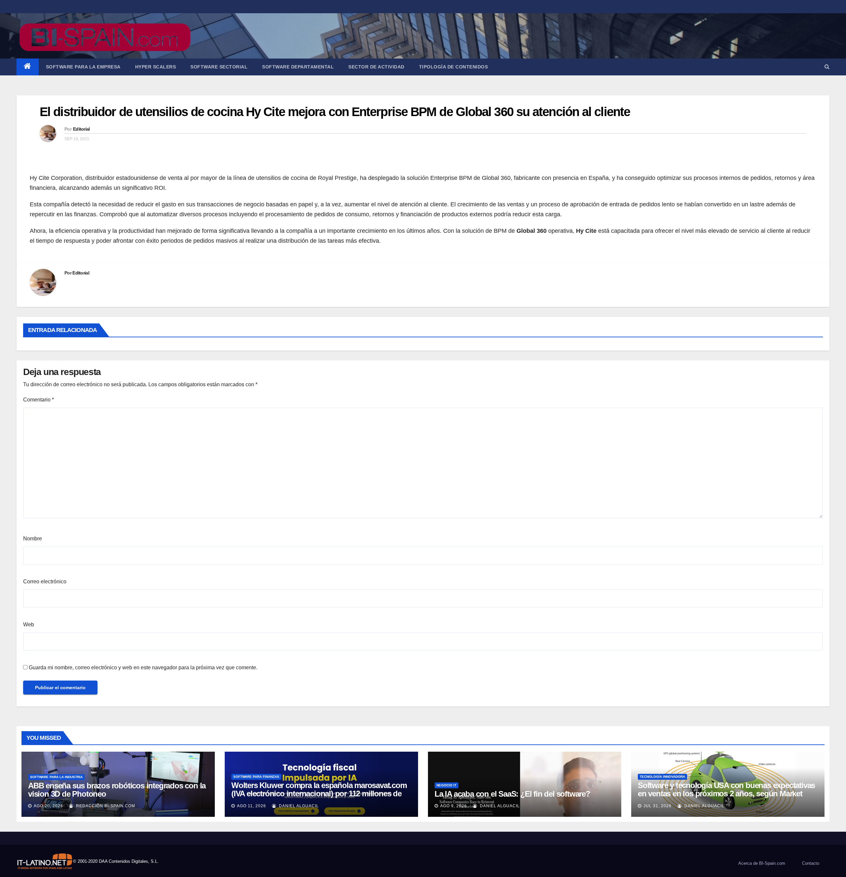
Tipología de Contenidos (453, 66)
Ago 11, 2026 (251, 806)
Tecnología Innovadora (662, 776)
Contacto (810, 863)
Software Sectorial (219, 66)
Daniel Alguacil (298, 806)
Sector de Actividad (376, 66)
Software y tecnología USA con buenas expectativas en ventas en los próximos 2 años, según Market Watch (726, 793)
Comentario (38, 399)
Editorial (81, 129)
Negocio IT (446, 785)
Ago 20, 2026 (48, 806)
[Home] (28, 67)
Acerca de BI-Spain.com (761, 863)
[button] (827, 66)
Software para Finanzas (256, 776)
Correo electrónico (44, 581)
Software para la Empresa (83, 66)
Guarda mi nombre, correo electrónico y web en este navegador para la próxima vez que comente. (143, 667)
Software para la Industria (56, 777)
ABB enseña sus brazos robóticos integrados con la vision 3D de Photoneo (117, 789)
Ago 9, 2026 (453, 806)
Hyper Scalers (155, 66)
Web (28, 624)
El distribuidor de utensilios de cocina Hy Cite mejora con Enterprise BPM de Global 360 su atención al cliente (335, 112)
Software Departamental (298, 66)
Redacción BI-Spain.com (105, 806)
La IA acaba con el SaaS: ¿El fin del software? (512, 793)
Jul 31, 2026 (657, 806)
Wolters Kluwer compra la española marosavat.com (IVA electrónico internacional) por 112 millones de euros (319, 793)
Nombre (32, 538)
